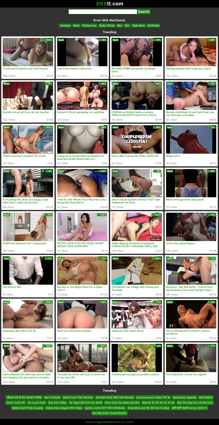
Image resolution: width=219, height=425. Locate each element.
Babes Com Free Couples (27, 407)
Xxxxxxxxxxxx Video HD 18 (153, 397)
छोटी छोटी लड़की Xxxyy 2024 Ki (189, 407)
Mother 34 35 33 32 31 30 (158, 402)
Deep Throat (106, 25)
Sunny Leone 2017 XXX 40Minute (105, 407)
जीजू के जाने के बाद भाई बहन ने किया (24, 397)
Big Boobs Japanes (184, 397)
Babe (76, 25)
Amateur (65, 25)
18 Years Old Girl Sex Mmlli (85, 402)
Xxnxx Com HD (15, 402)
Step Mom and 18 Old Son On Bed (148, 407)
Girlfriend (153, 25)
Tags (99, 422)
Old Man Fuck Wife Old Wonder (115, 397)
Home (89, 422)
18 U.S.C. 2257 (124, 422)
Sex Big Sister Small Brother (109, 413)
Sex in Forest (52, 397)
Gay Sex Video (57, 402)
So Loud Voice (37, 402)
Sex (127, 25)
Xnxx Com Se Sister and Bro (122, 402)
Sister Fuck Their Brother (78, 397)
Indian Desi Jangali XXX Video (64, 407)
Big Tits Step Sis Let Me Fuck (195, 402)
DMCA (108, 422)
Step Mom (138, 25)
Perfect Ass (89, 25)
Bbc (119, 25)
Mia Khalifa (205, 397)
